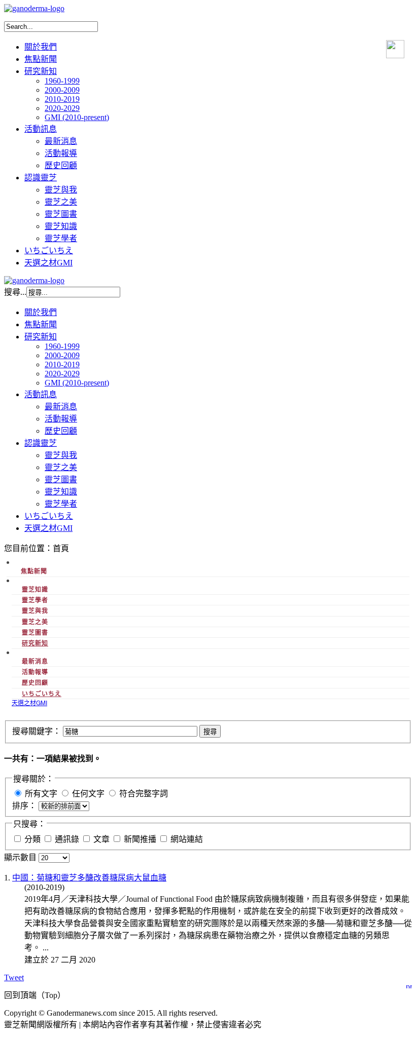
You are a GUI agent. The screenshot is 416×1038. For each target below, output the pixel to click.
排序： (25, 805)
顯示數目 (21, 857)
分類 (33, 839)
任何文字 (88, 793)
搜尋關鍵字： (37, 731)
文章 (102, 839)
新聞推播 (141, 839)
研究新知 (35, 642)
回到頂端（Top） (34, 995)
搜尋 (210, 732)
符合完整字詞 (143, 793)
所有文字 (41, 793)
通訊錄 (68, 839)
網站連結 (186, 839)
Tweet (14, 977)
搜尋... (15, 292)
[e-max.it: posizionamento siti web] (409, 984)
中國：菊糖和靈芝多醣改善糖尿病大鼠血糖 (89, 877)
